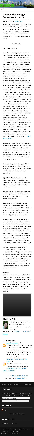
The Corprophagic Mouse (20, 375)
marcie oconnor (12, 343)
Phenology (18, 21)
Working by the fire (20, 378)
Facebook (27, 331)
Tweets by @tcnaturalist (9, 423)
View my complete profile (17, 413)
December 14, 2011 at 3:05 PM (16, 368)
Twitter (5, 334)
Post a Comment (8, 371)
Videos (9, 384)
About (4, 384)
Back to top (27, 384)
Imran (17, 433)
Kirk (8, 361)
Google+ (18, 331)
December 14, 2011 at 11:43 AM (17, 359)
